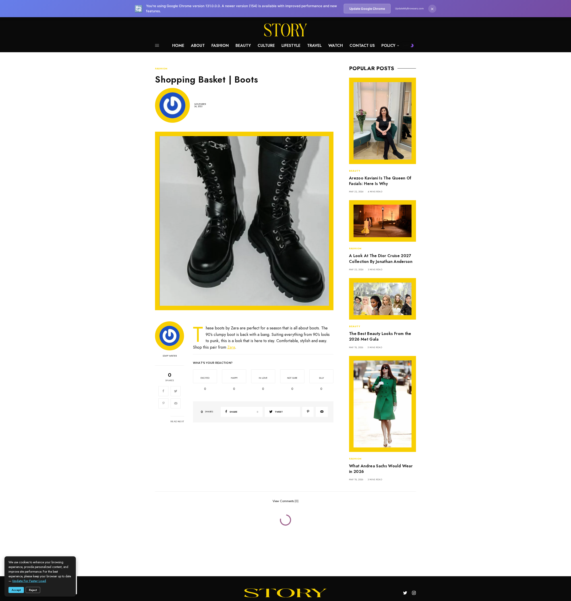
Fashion (161, 68)
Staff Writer (170, 356)
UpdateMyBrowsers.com (409, 8)
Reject (33, 590)
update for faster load (29, 581)
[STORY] (285, 30)
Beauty (354, 171)
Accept (16, 590)
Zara (231, 347)
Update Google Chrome (367, 8)
